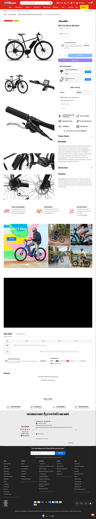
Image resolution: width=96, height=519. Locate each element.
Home (5, 14)
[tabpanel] (48, 352)
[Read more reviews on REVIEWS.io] (25, 436)
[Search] (50, 3)
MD (62, 37)
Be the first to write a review (48, 380)
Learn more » (21, 213)
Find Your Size (86, 45)
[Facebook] (77, 503)
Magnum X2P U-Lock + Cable (69, 78)
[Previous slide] (19, 264)
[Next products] (90, 66)
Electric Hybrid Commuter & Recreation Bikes (30, 14)
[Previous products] (87, 66)
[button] (23, 264)
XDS (61, 28)
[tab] (8, 334)
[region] (54, 430)
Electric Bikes (12, 14)
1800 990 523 (84, 131)
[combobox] (36, 3)
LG (67, 37)
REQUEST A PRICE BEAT (75, 87)
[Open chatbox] (93, 516)
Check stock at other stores (67, 100)
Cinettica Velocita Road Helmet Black (71, 69)
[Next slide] (31, 264)
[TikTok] (86, 503)
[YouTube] (90, 503)
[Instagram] (81, 503)
